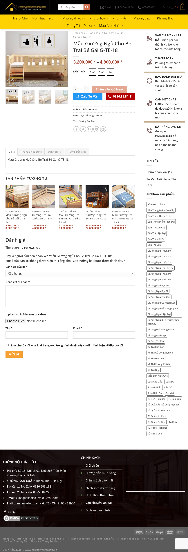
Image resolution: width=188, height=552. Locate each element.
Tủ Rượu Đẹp (155, 433)
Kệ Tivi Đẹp (154, 370)
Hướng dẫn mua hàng (101, 473)
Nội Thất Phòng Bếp (127, 538)
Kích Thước (79, 71)
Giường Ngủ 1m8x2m (159, 273)
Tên (9, 328)
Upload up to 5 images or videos (26, 314)
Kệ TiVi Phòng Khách (159, 364)
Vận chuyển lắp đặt (99, 503)
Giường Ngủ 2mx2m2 (159, 279)
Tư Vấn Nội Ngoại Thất (162, 179)
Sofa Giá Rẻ (154, 387)
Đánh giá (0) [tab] (55, 151)
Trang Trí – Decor (80, 25)
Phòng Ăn (120, 18)
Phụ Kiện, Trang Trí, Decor (46, 541)
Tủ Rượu (173, 422)
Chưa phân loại (157, 172)
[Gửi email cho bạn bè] (90, 129)
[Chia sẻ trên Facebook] (76, 129)
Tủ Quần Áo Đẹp (156, 422)
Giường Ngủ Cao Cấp (159, 297)
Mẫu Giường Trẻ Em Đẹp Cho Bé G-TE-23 (70, 218)
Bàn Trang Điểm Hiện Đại (161, 221)
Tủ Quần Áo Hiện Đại (159, 410)
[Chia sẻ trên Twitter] (83, 129)
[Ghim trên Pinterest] (96, 129)
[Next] (62, 58)
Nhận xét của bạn (18, 282)
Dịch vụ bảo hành (98, 510)
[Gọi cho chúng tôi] (13, 512)
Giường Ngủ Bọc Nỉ (158, 291)
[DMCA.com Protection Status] (21, 518)
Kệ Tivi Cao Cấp (156, 347)
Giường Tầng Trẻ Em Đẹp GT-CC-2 (96, 216)
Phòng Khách (73, 18)
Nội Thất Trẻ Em (44, 18)
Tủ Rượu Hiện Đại (157, 427)
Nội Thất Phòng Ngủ (78, 538)
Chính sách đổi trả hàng (100, 488)
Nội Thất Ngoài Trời (153, 538)
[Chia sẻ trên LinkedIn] (103, 129)
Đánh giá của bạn (16, 266)
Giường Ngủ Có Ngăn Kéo (162, 302)
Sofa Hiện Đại (155, 393)
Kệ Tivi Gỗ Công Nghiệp (160, 352)
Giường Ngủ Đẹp (157, 335)
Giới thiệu (92, 465)
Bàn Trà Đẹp (154, 244)
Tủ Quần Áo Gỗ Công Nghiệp (163, 404)
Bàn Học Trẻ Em (156, 204)
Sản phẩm (95, 33)
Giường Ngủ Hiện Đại (159, 314)
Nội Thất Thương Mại (16, 541)
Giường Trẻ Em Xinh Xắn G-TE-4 (42, 216)
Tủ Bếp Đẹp (174, 399)
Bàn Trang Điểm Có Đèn (160, 216)
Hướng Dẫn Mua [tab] (77, 151)
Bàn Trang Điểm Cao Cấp (161, 210)
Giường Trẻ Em (156, 341)
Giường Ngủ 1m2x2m (159, 250)
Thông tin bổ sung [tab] (31, 151)
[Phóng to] (10, 82)
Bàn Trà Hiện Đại (157, 233)
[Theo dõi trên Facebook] (4, 512)
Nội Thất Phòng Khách (51, 538)
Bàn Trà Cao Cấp (156, 227)
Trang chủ (79, 33)
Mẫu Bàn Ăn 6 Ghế (158, 375)
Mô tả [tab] (11, 151)
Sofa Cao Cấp (155, 381)
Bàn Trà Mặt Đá (156, 239)
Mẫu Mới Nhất (110, 25)
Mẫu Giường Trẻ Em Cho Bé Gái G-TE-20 (123, 218)
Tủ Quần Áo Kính (157, 416)
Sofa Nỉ (170, 393)
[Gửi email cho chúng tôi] (9, 512)
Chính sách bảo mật (99, 480)
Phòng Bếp (142, 18)
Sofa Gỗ (167, 387)
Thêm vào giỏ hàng (110, 89)
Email (77, 328)
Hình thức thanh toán (100, 495)
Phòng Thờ (165, 18)
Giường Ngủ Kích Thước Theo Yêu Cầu (164, 321)
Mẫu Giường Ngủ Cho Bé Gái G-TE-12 (16, 218)
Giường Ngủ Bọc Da (158, 285)
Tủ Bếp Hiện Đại (156, 399)
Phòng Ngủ (97, 18)
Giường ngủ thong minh (161, 329)
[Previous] (11, 58)
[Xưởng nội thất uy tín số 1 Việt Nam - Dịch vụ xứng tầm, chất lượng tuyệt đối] (28, 7)
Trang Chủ (20, 18)
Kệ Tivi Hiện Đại (156, 358)
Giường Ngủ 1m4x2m (159, 256)
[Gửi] (87, 7)
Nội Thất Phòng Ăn (103, 538)
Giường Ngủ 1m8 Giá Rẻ (160, 268)
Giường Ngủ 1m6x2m (159, 262)
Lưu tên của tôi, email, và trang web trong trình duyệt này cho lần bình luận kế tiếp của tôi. (67, 345)
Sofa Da (170, 381)
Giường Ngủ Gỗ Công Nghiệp (163, 308)
